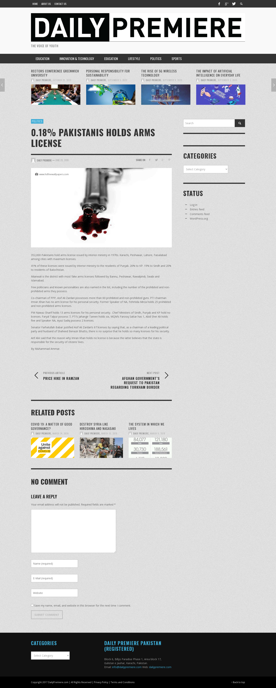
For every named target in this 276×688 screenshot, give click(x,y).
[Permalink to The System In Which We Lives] (150, 448)
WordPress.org (199, 218)
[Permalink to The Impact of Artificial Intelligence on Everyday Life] (165, 94)
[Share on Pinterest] (169, 160)
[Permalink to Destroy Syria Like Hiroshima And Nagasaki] (101, 448)
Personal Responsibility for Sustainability (53, 73)
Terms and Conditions (123, 682)
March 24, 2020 (61, 433)
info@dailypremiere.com (127, 667)
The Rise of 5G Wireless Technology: (104, 73)
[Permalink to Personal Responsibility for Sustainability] (55, 94)
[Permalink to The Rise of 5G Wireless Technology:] (110, 94)
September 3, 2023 (172, 80)
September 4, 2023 (117, 80)
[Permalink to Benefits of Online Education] (220, 92)
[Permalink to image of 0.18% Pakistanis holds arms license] (101, 207)
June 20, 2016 (62, 160)
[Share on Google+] (162, 160)
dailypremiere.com (160, 667)
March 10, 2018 (109, 433)
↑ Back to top (238, 682)
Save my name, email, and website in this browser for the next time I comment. (82, 605)
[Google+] (226, 4)
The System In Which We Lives (146, 426)
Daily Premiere (43, 80)
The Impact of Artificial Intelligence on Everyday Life (163, 73)
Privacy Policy (101, 682)
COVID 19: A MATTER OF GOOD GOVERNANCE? (51, 426)
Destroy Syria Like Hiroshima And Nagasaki (98, 426)
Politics (37, 121)
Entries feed (197, 209)
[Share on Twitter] (156, 160)
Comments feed (200, 214)
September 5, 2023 (62, 80)
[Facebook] (219, 4)
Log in (193, 205)
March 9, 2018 (157, 433)
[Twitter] (233, 4)
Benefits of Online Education (218, 71)
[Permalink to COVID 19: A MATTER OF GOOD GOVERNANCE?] (52, 448)
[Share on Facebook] (149, 160)
